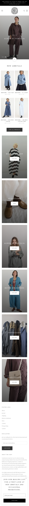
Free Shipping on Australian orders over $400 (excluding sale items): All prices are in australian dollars (14, 3)
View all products (14, 129)
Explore (14, 159)
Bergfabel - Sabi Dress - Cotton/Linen (21, 120)
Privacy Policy (5, 426)
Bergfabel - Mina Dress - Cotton (7, 120)
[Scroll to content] (14, 59)
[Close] (26, 478)
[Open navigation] (2, 10)
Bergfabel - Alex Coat (7, 92)
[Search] (24, 10)
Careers (4, 428)
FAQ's (3, 421)
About (3, 410)
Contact (4, 423)
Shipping (4, 415)
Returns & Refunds (6, 418)
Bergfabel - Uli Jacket (21, 92)
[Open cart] (27, 10)
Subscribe (14, 500)
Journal (3, 413)
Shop (14, 203)
